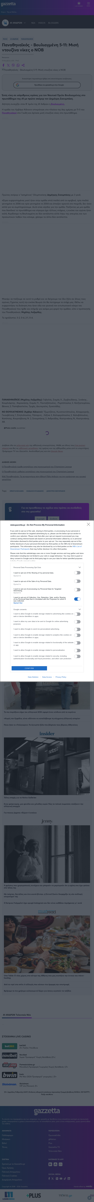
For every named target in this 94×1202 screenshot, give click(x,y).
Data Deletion (33, 677)
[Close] (89, 525)
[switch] (77, 572)
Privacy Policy (61, 677)
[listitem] (47, 567)
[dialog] (47, 601)
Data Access (47, 677)
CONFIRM (29, 668)
